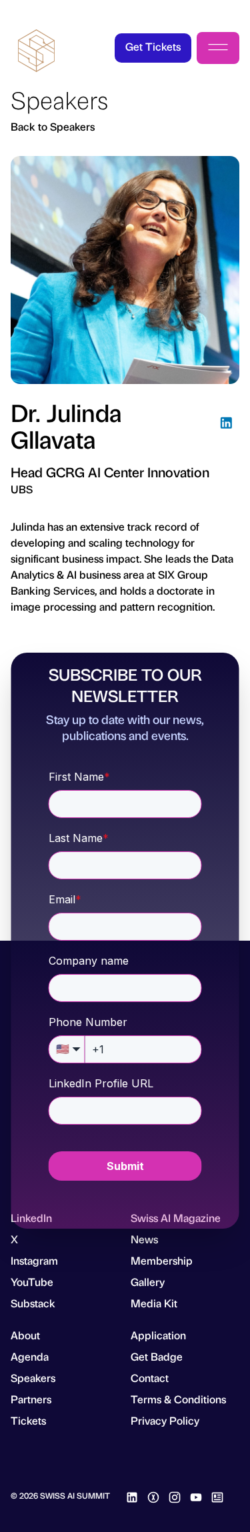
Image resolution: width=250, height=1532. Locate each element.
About (25, 1335)
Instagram (34, 1260)
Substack (33, 1303)
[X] (153, 1495)
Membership (162, 1260)
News (144, 1239)
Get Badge (157, 1356)
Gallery (148, 1282)
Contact (150, 1378)
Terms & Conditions (178, 1399)
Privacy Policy (165, 1420)
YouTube (32, 1282)
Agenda (30, 1356)
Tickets (28, 1420)
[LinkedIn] (226, 425)
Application (158, 1335)
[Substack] (217, 1495)
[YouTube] (196, 1495)
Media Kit (154, 1303)
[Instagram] (174, 1495)
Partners (31, 1399)
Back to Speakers (53, 126)
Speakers (33, 1378)
